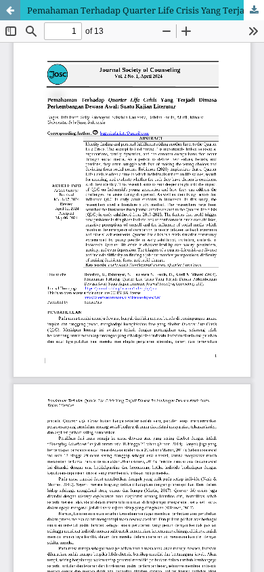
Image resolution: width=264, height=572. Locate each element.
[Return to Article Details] (10, 10)
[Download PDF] (254, 10)
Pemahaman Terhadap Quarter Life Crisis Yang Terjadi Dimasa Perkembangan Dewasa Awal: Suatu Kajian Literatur (145, 10)
